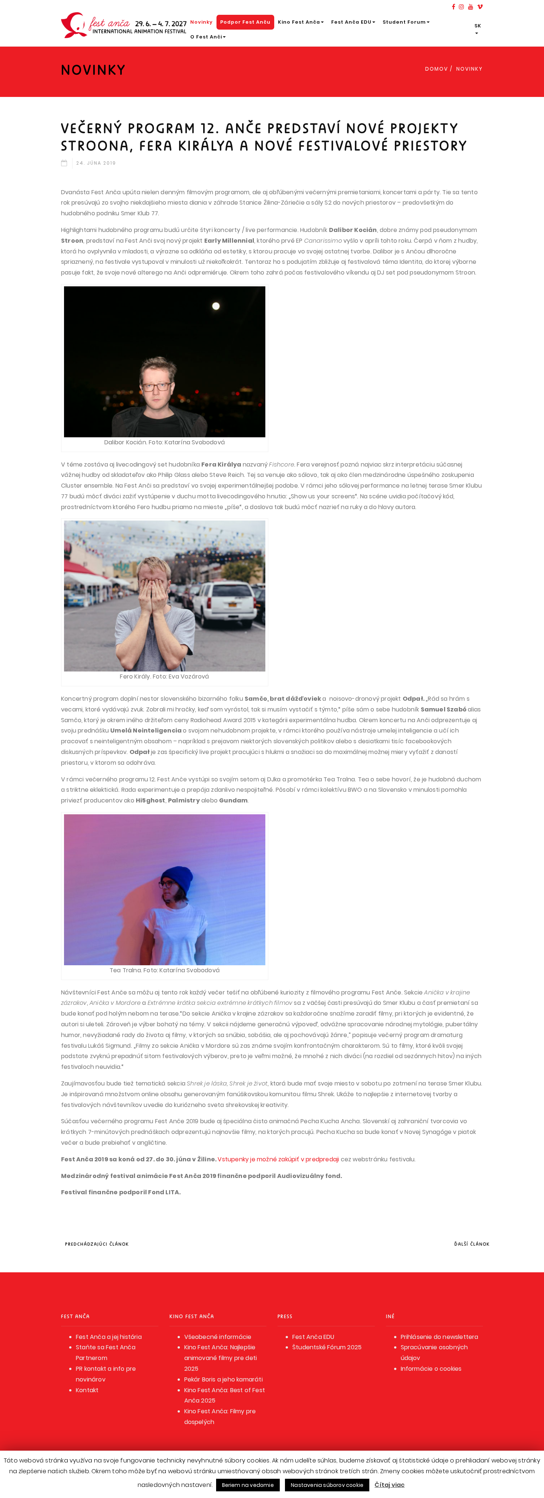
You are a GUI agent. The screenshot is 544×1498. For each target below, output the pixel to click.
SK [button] (477, 26)
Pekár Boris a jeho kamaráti (223, 1379)
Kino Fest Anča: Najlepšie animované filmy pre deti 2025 (220, 1358)
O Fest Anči (206, 37)
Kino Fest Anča (299, 22)
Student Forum (404, 22)
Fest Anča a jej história (109, 1337)
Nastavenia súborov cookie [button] (327, 1485)
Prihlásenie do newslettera (439, 1337)
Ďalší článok (472, 1244)
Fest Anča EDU (351, 22)
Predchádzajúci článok (97, 1244)
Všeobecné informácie (218, 1337)
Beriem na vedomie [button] (248, 1485)
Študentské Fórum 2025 (327, 1347)
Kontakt (87, 1390)
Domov (436, 69)
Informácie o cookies (431, 1368)
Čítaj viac (389, 1485)
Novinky (201, 22)
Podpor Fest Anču (245, 22)
